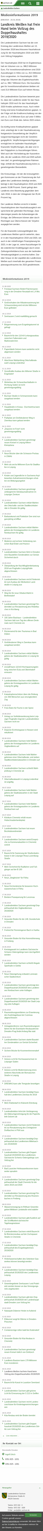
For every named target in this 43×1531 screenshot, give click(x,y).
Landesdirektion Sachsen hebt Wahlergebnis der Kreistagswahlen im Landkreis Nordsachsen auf (21, 806)
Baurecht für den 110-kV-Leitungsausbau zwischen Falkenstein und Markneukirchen (21, 338)
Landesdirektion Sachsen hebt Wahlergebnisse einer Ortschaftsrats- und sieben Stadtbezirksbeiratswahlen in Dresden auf (22, 757)
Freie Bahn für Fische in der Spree (18, 708)
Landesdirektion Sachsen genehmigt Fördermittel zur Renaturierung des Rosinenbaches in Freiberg (21, 1196)
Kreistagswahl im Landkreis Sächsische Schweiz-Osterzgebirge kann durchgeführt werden (22, 952)
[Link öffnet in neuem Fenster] (6, 3)
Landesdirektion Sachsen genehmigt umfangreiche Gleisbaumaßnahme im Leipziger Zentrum (20, 492)
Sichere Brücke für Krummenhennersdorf (21, 1051)
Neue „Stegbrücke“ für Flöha (16, 878)
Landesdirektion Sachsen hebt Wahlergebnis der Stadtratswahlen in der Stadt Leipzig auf (21, 792)
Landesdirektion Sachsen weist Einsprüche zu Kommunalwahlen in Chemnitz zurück (21, 842)
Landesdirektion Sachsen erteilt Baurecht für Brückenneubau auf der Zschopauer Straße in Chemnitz (21, 1234)
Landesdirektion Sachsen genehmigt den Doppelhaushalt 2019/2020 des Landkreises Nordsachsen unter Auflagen (21, 987)
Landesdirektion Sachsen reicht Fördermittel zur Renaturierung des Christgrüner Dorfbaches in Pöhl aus (22, 1127)
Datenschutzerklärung (10, 1521)
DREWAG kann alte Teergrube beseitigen (22, 1084)
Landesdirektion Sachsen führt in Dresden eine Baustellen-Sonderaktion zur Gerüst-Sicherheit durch (22, 554)
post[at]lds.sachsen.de (22, 1510)
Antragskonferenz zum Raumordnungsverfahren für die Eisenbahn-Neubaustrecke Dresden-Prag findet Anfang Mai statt (22, 1028)
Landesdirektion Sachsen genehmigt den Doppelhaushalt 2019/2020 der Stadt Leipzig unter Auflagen (22, 1001)
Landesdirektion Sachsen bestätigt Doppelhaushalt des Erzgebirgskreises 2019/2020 (21, 1247)
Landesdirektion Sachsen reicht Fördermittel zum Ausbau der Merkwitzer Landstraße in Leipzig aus (22, 582)
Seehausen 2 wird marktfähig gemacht (20, 316)
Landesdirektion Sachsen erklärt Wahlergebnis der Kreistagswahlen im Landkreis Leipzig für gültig (21, 683)
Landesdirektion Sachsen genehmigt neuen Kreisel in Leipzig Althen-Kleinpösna (19, 442)
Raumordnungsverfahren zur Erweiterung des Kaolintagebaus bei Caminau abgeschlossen (21, 1015)
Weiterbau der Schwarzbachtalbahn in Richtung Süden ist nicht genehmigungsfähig (20, 385)
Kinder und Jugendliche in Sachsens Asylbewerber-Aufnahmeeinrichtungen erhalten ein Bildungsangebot (22, 478)
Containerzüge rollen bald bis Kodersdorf (21, 1330)
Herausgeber (6, 1488)
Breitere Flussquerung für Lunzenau (19, 897)
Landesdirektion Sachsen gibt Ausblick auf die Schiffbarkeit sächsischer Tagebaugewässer (22, 1220)
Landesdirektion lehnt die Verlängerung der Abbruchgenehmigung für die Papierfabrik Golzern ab (22, 1114)
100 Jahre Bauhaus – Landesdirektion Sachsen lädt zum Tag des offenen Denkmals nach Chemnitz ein (21, 620)
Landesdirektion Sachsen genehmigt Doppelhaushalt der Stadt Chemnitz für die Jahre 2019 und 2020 (22, 1182)
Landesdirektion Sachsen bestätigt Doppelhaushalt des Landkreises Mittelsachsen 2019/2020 (21, 1141)
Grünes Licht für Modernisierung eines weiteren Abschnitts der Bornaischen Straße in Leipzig (20, 1072)
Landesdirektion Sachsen (11, 8)
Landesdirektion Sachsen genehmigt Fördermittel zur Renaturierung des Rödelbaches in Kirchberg (21, 606)
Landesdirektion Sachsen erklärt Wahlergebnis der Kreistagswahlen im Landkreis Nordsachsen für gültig (21, 530)
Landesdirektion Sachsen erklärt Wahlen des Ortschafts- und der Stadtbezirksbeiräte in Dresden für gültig (21, 505)
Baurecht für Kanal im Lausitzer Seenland (22, 1382)
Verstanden (33, 1515)
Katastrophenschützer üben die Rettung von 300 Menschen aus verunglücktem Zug (21, 697)
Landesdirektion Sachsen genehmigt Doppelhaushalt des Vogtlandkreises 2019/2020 (22, 908)
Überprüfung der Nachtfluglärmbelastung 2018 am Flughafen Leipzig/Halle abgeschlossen (21, 568)
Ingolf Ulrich (10, 1454)
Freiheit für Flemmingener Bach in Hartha (21, 930)
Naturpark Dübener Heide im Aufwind (20, 1311)
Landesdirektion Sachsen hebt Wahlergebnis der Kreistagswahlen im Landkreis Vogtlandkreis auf (21, 743)
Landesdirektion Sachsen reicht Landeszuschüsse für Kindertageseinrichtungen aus (21, 1404)
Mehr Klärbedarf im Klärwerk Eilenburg (20, 1103)
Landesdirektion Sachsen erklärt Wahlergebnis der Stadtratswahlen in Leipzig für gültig (21, 656)
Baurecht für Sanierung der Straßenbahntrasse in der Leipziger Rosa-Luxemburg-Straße (21, 855)
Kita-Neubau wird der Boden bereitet (19, 1415)
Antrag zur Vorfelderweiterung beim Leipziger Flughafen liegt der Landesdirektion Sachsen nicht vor (21, 719)
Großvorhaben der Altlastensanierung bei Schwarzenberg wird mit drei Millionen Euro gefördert (21, 305)
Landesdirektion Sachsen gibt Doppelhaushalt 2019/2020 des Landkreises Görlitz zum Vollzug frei (22, 1426)
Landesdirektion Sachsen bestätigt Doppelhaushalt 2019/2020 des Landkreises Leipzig (21, 1272)
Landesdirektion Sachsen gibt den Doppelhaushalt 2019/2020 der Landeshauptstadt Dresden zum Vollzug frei (21, 1299)
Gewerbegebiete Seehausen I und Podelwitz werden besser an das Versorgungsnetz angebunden (21, 1286)
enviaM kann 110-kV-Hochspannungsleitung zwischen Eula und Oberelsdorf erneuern (21, 669)
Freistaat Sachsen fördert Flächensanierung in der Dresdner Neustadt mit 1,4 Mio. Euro (22, 291)
